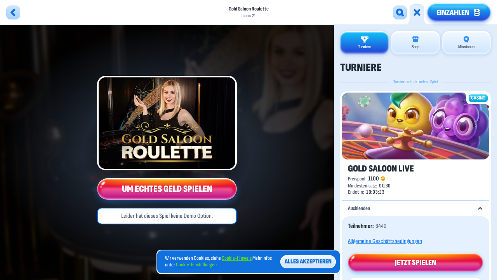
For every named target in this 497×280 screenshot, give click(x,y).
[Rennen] (417, 12)
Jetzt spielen (415, 262)
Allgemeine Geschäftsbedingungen (385, 241)
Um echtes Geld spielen (167, 188)
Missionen (466, 47)
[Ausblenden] (480, 208)
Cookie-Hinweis (237, 258)
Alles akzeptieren (308, 261)
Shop (415, 47)
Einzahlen (452, 12)
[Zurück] (13, 12)
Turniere (364, 47)
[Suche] (400, 12)
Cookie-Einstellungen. (197, 265)
